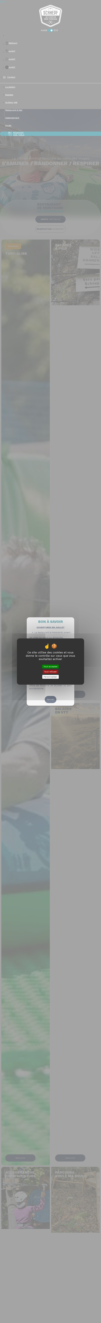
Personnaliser (50, 677)
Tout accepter (50, 666)
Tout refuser (50, 671)
